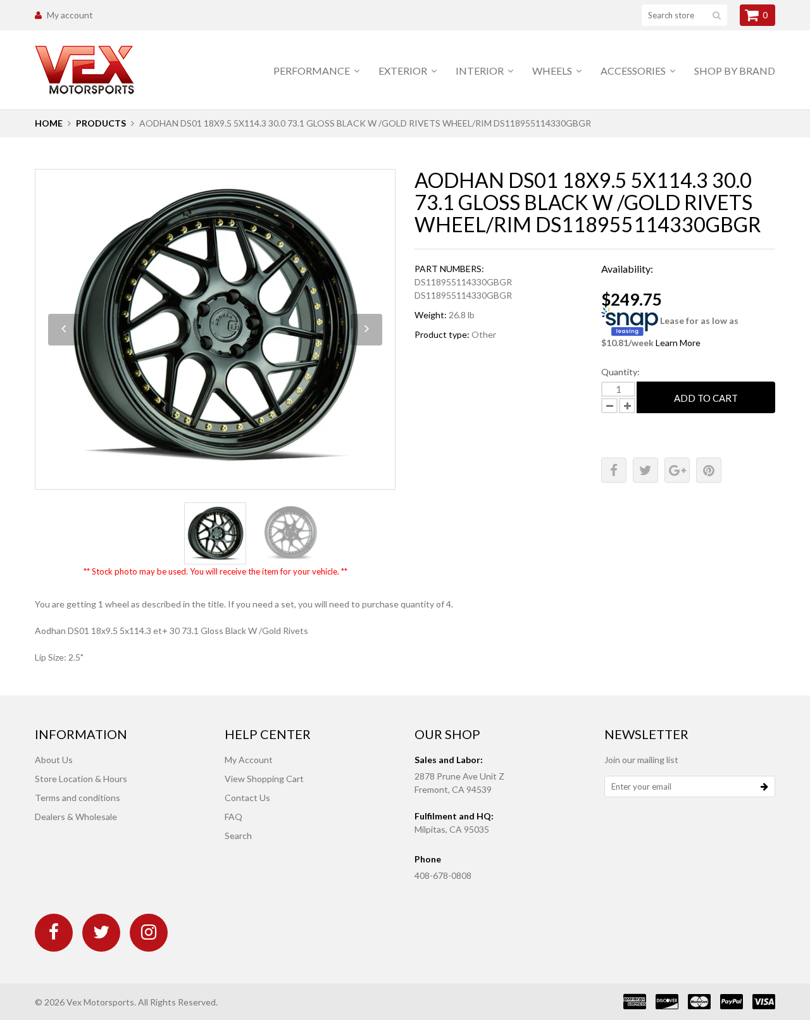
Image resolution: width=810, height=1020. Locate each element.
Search (238, 835)
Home (49, 123)
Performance (312, 71)
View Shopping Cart (264, 778)
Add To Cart (706, 398)
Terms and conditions (77, 797)
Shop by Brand (734, 71)
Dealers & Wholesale (76, 816)
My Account (249, 759)
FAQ (233, 816)
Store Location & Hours (81, 778)
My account (70, 14)
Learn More (678, 342)
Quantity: (620, 371)
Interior (481, 71)
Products (101, 123)
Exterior (403, 71)
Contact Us (247, 797)
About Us (54, 759)
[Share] (613, 470)
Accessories (634, 71)
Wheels (553, 71)
